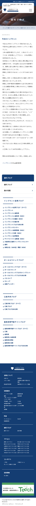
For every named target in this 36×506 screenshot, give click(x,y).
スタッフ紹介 (7, 380)
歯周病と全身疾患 (10, 337)
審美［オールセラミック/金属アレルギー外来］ (10, 397)
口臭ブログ (8, 306)
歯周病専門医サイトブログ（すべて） (17, 329)
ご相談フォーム (21, 462)
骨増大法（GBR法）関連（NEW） (16, 247)
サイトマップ (19, 504)
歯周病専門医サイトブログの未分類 (16, 346)
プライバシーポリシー (8, 504)
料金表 (19, 419)
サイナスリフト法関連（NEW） (15, 239)
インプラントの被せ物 (12, 222)
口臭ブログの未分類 (11, 309)
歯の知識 (7, 190)
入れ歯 (19, 401)
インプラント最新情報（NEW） (15, 230)
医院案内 (20, 378)
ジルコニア (8, 278)
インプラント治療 (8, 394)
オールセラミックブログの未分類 (15, 275)
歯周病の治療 (9, 343)
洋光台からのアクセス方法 (10, 452)
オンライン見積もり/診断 (10, 464)
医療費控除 (6, 421)
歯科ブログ (8, 184)
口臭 (6, 331)
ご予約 (5, 462)
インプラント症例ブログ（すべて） (16, 207)
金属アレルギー (10, 284)
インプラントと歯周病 (12, 213)
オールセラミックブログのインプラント (17, 273)
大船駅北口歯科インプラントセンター (17, 242)
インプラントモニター (12, 227)
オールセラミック (10, 270)
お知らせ (6, 378)
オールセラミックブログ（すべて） (16, 267)
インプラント (9, 210)
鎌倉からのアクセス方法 (23, 446)
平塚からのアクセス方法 (23, 444)
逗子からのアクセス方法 (23, 452)
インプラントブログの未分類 (14, 224)
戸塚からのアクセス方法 (9, 450)
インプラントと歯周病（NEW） (15, 216)
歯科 (6, 244)
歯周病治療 (20, 394)
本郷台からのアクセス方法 (10, 446)
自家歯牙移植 (7, 403)
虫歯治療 (20, 396)
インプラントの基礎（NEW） (14, 219)
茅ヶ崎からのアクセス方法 (24, 442)
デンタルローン (7, 419)
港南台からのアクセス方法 (10, 448)
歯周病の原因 (9, 340)
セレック (7, 281)
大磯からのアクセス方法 (23, 448)
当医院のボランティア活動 (24, 384)
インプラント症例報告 (12, 236)
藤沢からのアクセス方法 (9, 444)
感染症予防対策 (7, 384)
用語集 (5, 409)
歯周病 (7, 334)
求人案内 (6, 475)
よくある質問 (21, 405)
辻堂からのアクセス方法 (23, 450)
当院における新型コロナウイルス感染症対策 (23, 1)
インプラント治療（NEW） (13, 233)
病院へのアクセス (8, 442)
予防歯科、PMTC (8, 401)
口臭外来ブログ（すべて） (13, 303)
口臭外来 (20, 403)
